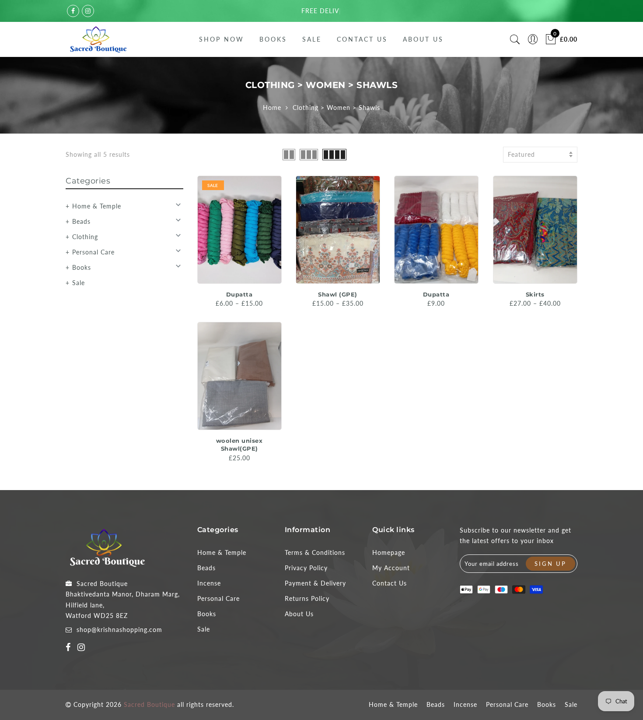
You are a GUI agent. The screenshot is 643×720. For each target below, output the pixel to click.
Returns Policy (307, 598)
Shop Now (221, 39)
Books (273, 39)
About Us (423, 39)
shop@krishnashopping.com (119, 629)
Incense (209, 583)
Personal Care (93, 252)
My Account (391, 568)
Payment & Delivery (315, 583)
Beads (81, 221)
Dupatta (239, 294)
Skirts (535, 294)
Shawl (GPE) (337, 294)
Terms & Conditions (315, 552)
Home (272, 107)
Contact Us (362, 39)
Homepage (388, 552)
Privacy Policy (306, 568)
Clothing (85, 236)
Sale (312, 39)
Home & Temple (96, 206)
